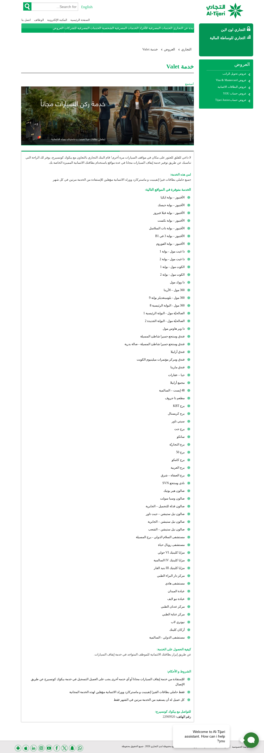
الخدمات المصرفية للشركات (82, 28)
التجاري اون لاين (233, 30)
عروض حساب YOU (234, 93)
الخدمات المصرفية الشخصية (120, 28)
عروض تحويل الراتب (234, 73)
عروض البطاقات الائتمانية (232, 86)
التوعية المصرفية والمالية (177, 37)
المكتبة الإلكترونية (57, 19)
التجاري (186, 49)
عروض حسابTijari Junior (230, 99)
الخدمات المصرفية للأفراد (155, 28)
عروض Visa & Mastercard (231, 80)
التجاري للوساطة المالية (227, 38)
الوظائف (39, 19)
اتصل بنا (26, 19)
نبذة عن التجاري (183, 28)
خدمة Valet (150, 49)
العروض (58, 28)
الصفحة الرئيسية (80, 19)
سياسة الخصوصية (241, 747)
